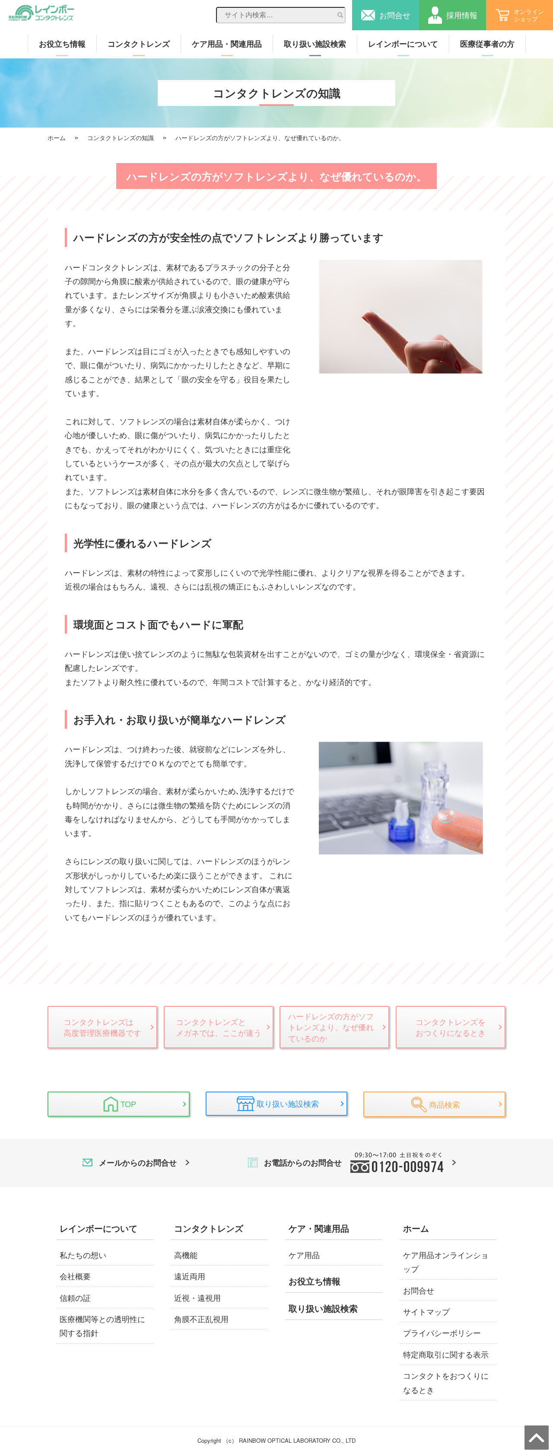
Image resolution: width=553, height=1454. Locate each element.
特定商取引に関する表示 (446, 1354)
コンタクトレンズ (139, 43)
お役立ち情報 (62, 43)
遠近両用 (189, 1275)
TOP (128, 1103)
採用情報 (461, 14)
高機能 (185, 1254)
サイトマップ (426, 1311)
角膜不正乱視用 (201, 1318)
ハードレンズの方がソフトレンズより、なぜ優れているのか (331, 1026)
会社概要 (75, 1275)
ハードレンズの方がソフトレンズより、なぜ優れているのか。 (260, 137)
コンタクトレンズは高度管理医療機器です (102, 1027)
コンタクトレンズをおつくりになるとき (451, 1027)
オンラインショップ (529, 15)
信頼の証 (75, 1297)
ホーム (57, 137)
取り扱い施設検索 (315, 43)
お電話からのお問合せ (303, 1162)
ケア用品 (304, 1254)
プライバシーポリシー (442, 1332)
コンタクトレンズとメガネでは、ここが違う (218, 1027)
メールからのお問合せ (138, 1162)
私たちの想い (83, 1254)
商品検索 (444, 1104)
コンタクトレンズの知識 (120, 137)
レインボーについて (403, 43)
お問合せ (394, 14)
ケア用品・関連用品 (227, 43)
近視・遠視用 (197, 1297)
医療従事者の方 (487, 43)
